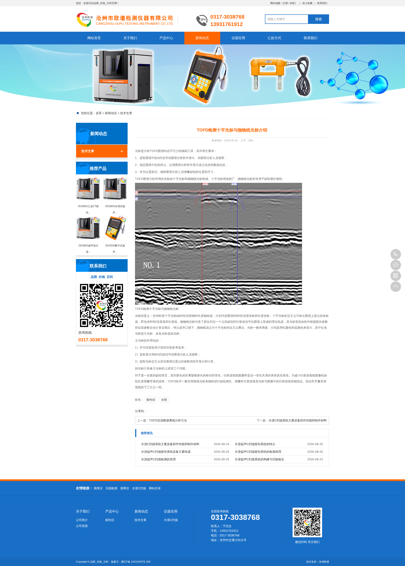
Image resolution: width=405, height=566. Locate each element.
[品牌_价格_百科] (133, 19)
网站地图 (275, 3)
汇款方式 (274, 38)
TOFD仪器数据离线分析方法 (168, 420)
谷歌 (292, 3)
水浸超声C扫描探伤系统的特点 (255, 444)
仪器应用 (238, 38)
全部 (164, 399)
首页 (99, 113)
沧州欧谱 (324, 561)
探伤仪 (150, 399)
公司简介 (82, 519)
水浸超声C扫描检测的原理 (158, 459)
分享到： (141, 411)
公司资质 (82, 525)
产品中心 (166, 38)
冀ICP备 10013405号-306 (136, 561)
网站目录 (155, 488)
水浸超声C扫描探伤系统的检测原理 (258, 451)
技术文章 (126, 113)
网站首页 (94, 38)
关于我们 (130, 38)
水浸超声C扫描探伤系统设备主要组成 (165, 451)
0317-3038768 (395, 254)
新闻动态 (202, 38)
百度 (285, 3)
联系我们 (322, 3)
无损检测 (111, 488)
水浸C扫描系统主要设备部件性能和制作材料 (298, 420)
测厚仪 (98, 488)
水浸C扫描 (139, 488)
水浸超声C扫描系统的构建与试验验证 (259, 459)
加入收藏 (307, 3)
